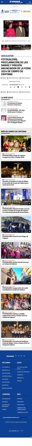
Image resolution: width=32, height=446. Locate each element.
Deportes (5, 385)
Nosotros (20, 401)
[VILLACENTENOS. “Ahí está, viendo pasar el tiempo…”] (3, 110)
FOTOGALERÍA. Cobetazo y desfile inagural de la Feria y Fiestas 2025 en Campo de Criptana (14, 315)
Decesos (5, 401)
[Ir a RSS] (24, 356)
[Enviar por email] (10, 87)
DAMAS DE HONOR (25, 78)
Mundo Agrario (7, 388)
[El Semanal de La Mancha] (16, 2)
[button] (6, 41)
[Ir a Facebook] (16, 356)
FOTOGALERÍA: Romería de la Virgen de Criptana (15, 237)
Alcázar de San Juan (22, 368)
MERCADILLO (6, 370)
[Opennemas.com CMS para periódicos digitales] (16, 431)
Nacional (5, 379)
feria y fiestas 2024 (13, 78)
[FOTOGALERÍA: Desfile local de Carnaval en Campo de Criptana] (16, 250)
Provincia (20, 378)
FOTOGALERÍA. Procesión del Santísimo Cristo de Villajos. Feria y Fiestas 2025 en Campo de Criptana (16, 343)
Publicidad (20, 404)
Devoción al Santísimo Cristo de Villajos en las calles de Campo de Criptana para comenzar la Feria (15, 183)
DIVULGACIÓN (6, 373)
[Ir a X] (18, 356)
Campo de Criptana (7, 56)
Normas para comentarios (21, 408)
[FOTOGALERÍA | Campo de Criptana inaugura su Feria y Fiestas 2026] (16, 143)
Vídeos (4, 409)
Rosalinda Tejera (14, 81)
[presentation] (3, 41)
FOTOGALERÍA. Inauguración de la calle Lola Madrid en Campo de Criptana (15, 289)
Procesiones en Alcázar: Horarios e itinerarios (14, 104)
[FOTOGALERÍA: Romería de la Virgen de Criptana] (16, 224)
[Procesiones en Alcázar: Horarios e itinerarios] (3, 103)
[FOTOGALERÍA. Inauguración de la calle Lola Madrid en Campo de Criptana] (16, 276)
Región (19, 380)
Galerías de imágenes (6, 405)
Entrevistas (6, 398)
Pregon (4, 78)
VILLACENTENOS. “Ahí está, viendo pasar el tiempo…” (16, 111)
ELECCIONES (6, 382)
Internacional (7, 376)
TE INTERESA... (6, 367)
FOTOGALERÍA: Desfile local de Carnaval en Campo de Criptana (15, 263)
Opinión (19, 398)
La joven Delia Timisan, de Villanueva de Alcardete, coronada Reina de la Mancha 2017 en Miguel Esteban (16, 120)
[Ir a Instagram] (21, 356)
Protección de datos (16, 419)
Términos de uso (22, 412)
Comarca (20, 374)
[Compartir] (14, 87)
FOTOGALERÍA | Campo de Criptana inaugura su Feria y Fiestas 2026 (13, 156)
